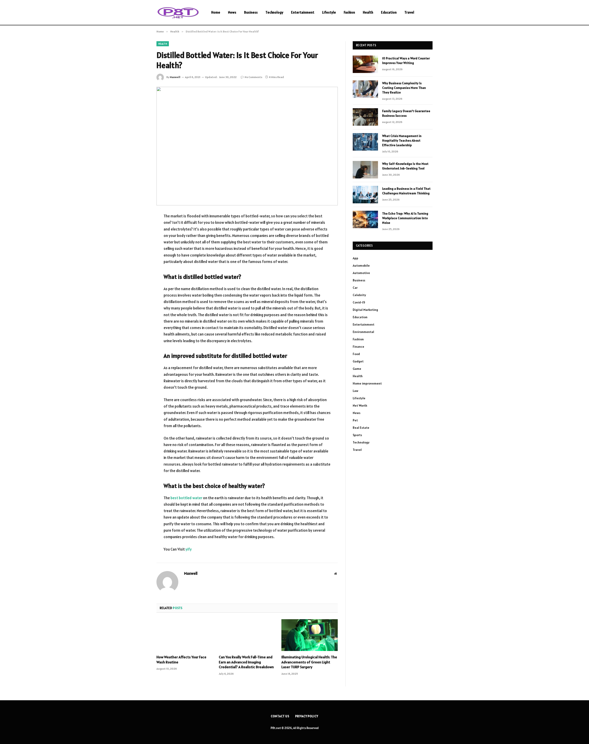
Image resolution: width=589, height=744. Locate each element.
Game (357, 369)
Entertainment (302, 12)
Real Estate (361, 428)
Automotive (361, 273)
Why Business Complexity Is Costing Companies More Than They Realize (404, 87)
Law (355, 391)
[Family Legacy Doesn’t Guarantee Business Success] (365, 117)
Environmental (363, 332)
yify (188, 549)
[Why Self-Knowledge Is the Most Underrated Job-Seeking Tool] (365, 169)
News (232, 12)
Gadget (358, 361)
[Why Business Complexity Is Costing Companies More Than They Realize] (365, 89)
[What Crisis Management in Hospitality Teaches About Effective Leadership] (365, 142)
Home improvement (367, 383)
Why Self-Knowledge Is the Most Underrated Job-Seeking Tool (405, 166)
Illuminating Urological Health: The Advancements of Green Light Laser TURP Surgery (309, 662)
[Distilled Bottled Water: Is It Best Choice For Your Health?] (247, 146)
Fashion (349, 12)
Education (389, 12)
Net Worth (360, 405)
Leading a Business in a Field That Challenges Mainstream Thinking (406, 191)
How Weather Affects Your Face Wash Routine (181, 659)
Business (251, 12)
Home (215, 12)
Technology (274, 12)
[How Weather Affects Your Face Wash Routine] (184, 635)
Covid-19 (359, 302)
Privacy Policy (306, 716)
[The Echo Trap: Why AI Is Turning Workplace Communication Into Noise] (365, 219)
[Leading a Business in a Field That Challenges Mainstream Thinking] (365, 194)
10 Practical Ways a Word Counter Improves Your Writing (406, 60)
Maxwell (175, 77)
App (355, 258)
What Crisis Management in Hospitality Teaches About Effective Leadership (402, 140)
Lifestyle (329, 12)
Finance (358, 346)
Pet (355, 420)
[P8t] (177, 12)
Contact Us (280, 716)
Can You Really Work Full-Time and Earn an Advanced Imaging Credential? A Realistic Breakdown (246, 662)
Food (356, 354)
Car (355, 288)
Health (368, 12)
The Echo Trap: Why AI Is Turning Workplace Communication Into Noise (405, 218)
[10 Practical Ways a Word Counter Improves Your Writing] (365, 64)
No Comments (253, 77)
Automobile (361, 265)
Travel (409, 12)
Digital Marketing (365, 310)
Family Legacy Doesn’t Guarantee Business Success (406, 113)
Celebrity (359, 295)
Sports (357, 435)
